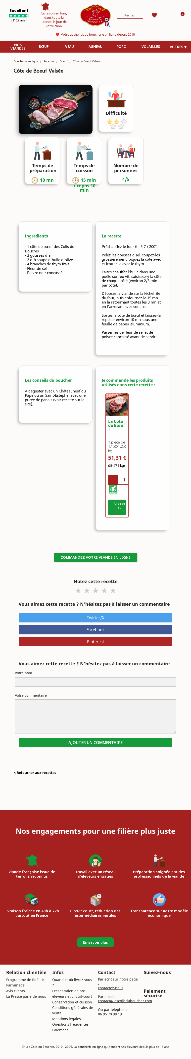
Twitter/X (95, 617)
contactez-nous (110, 987)
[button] (117, 507)
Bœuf (43, 46)
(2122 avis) (19, 20)
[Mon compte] (167, 15)
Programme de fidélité (25, 979)
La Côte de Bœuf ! (116, 425)
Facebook (96, 629)
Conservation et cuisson (72, 1002)
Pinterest (95, 641)
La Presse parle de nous (26, 996)
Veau (69, 46)
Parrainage (15, 985)
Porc (121, 46)
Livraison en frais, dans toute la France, (54, 17)
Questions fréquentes (70, 1024)
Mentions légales (66, 1018)
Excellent (19, 10)
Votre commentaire (31, 695)
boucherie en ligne (90, 1047)
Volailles (151, 46)
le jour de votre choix (56, 23)
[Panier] (181, 15)
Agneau (95, 46)
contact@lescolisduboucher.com (125, 1000)
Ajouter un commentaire (95, 742)
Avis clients (15, 990)
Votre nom (23, 673)
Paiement (60, 1030)
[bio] (113, 490)
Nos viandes (17, 46)
